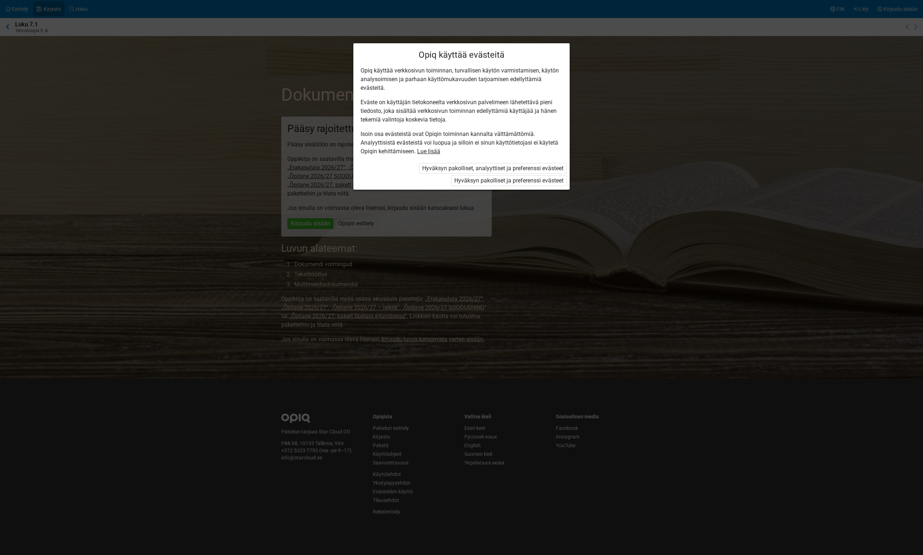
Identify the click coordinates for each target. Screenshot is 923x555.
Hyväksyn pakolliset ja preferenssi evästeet (509, 180)
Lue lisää (428, 151)
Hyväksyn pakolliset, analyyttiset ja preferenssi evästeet (493, 168)
